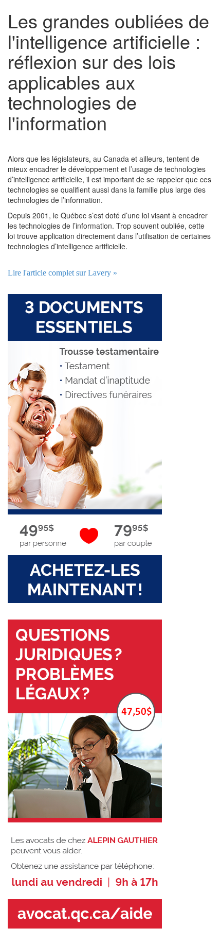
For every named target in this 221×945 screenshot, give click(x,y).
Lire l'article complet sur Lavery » (62, 272)
